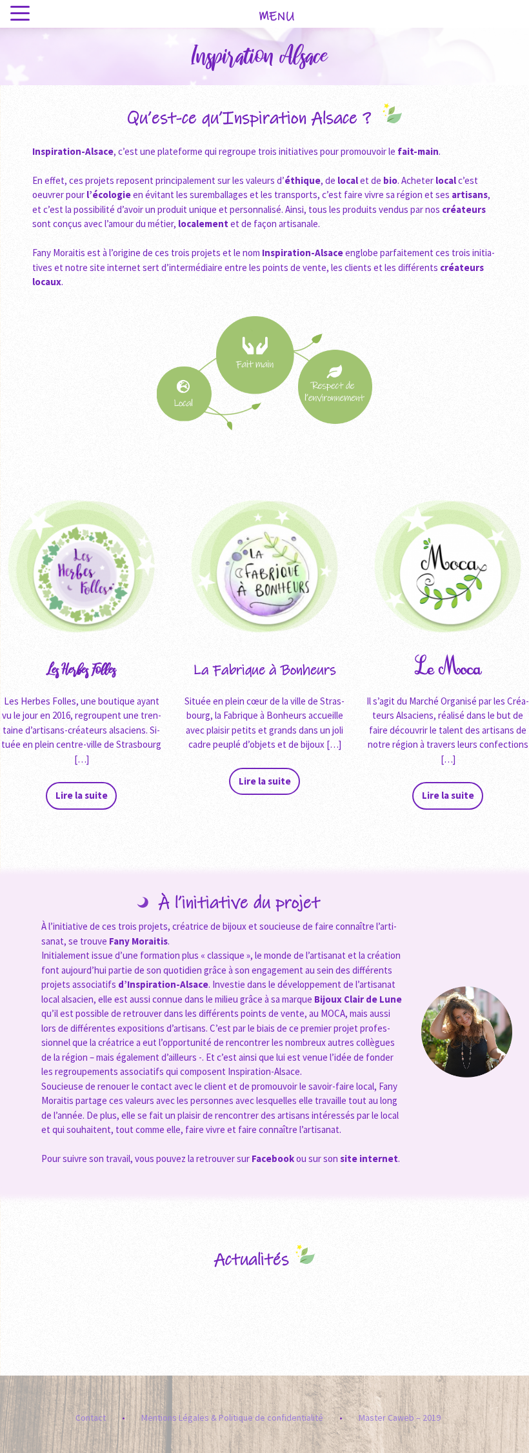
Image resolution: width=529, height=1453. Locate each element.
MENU (276, 16)
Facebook (272, 1158)
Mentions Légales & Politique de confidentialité (232, 1417)
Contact (90, 1417)
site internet (369, 1158)
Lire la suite (81, 795)
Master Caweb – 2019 (400, 1417)
